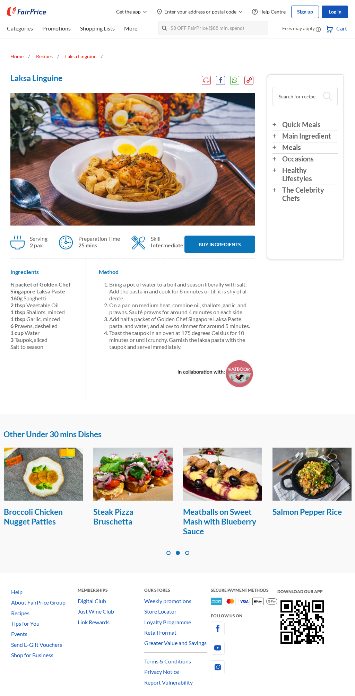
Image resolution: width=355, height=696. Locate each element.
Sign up (305, 12)
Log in (335, 12)
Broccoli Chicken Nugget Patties (33, 516)
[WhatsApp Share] (234, 80)
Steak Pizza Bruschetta (113, 516)
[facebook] (244, 628)
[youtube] (244, 648)
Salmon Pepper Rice (307, 512)
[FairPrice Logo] (26, 11)
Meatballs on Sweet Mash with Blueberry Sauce (219, 521)
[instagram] (244, 667)
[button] (318, 29)
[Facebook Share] (220, 80)
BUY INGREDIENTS (220, 244)
